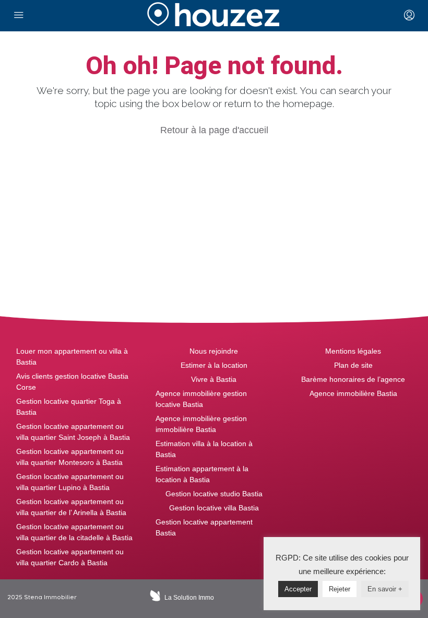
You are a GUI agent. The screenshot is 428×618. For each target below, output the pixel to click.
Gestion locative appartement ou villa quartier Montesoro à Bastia (70, 457)
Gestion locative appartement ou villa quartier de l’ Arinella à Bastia (71, 507)
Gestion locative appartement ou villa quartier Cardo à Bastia (70, 557)
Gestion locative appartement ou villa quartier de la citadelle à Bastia (74, 532)
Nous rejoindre (213, 351)
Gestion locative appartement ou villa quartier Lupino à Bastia (70, 482)
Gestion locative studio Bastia (214, 493)
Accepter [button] (298, 589)
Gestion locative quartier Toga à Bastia (68, 406)
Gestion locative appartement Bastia (204, 527)
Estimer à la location (214, 365)
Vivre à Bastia (213, 379)
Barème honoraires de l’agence (353, 379)
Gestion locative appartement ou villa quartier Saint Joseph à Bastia (73, 431)
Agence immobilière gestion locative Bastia (201, 399)
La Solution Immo (189, 597)
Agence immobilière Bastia (353, 393)
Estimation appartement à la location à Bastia (202, 474)
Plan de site (353, 365)
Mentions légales (353, 351)
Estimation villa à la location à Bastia (204, 449)
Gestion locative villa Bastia (214, 508)
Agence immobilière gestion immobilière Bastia (201, 424)
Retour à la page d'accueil (214, 130)
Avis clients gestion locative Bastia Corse (72, 381)
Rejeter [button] (339, 589)
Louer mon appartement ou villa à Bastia (72, 356)
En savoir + (384, 589)
